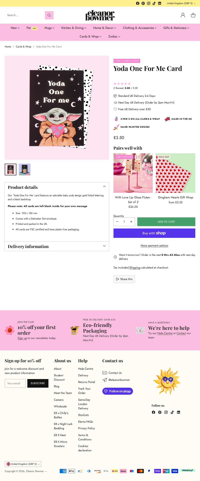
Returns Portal (86, 382)
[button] (154, 86)
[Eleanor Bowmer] (100, 15)
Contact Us (115, 373)
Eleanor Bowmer (35, 471)
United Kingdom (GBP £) (180, 3)
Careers (58, 400)
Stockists (83, 415)
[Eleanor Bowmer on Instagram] (149, 3)
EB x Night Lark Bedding (63, 426)
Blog (56, 386)
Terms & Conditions (84, 437)
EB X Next (60, 435)
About (57, 369)
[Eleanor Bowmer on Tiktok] (154, 3)
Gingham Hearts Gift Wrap (175, 197)
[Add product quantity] (131, 222)
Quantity (118, 216)
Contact (181, 333)
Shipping (134, 267)
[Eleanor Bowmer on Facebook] (138, 3)
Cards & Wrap (23, 46)
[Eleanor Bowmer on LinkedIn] (160, 3)
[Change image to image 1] (10, 169)
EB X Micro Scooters (60, 444)
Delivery (83, 375)
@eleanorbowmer (119, 380)
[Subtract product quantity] (117, 222)
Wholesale (60, 406)
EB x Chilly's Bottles (61, 415)
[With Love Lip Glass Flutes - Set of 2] (133, 173)
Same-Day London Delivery (84, 404)
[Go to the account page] (183, 15)
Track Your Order (84, 390)
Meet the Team (63, 393)
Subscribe (38, 383)
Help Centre (164, 333)
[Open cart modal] (193, 15)
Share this (126, 279)
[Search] (49, 15)
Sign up (22, 338)
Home (8, 46)
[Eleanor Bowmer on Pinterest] (143, 3)
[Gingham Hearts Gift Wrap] (175, 173)
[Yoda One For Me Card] (57, 108)
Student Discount (59, 377)
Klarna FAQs (85, 421)
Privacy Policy (86, 428)
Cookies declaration (85, 448)
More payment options (154, 245)
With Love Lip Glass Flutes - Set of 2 (133, 199)
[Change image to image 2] (24, 169)
